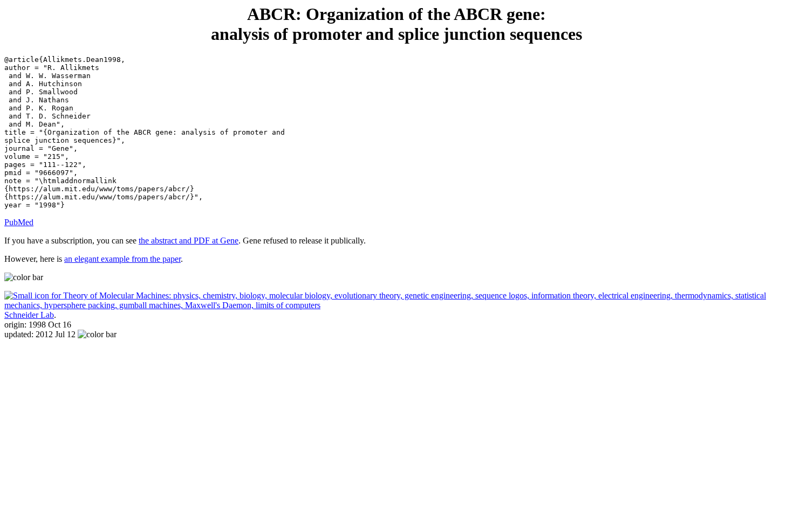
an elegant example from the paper (122, 258)
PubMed (18, 222)
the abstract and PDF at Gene (188, 240)
